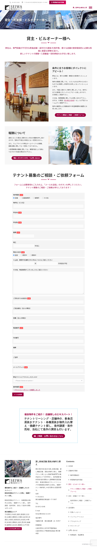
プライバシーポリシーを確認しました (27, 390)
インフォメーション (77, 517)
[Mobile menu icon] (90, 7)
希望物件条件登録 (76, 480)
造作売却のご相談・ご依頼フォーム (81, 501)
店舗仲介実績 (72, 471)
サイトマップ (74, 526)
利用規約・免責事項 (77, 535)
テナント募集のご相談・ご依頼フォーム (81, 490)
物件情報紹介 (74, 475)
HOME (70, 466)
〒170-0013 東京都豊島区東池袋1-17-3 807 (35, 2)
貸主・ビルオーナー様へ (76, 484)
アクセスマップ (75, 521)
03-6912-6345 (16, 2)
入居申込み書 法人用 (80, 7)
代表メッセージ (75, 512)
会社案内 (71, 508)
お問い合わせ (72, 530)
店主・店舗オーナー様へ (76, 496)
